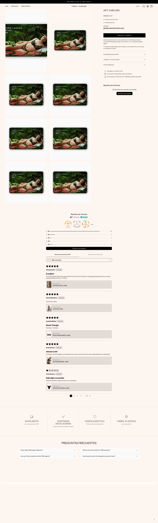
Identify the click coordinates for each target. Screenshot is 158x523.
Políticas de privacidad (12, 507)
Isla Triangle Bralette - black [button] (60, 361)
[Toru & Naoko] (79, 6)
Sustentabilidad (108, 65)
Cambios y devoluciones (111, 59)
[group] (79, 1)
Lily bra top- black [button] (58, 309)
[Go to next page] (90, 396)
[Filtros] (48, 260)
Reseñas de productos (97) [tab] (63, 254)
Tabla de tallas (9, 493)
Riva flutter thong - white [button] (60, 285)
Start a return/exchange (12, 502)
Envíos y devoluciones (12, 496)
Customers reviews (11, 499)
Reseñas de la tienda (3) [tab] (95, 254)
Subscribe (104, 502)
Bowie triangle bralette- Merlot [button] (61, 335)
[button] (7, 6)
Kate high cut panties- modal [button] (61, 388)
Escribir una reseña (124, 93)
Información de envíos (110, 54)
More (92, 224)
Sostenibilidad (9, 504)
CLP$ (137, 6)
